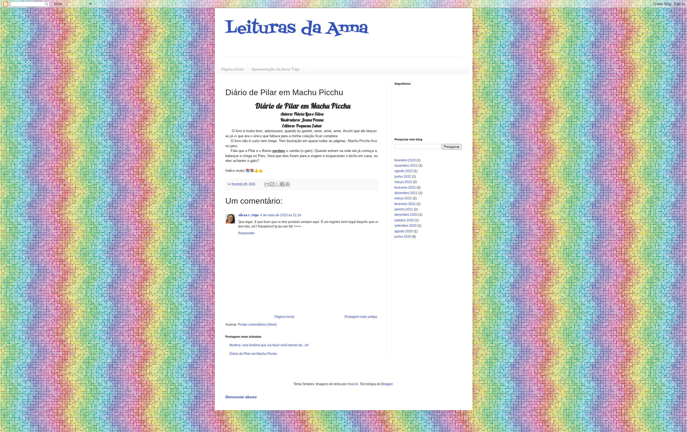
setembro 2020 (405, 226)
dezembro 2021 (406, 193)
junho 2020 (402, 237)
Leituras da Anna (296, 29)
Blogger (387, 384)
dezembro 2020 (406, 215)
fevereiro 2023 (405, 160)
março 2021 (403, 198)
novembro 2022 (406, 165)
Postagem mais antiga (361, 317)
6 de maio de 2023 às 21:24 (280, 215)
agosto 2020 (403, 231)
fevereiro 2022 (405, 187)
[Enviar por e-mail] (267, 184)
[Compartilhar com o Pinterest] (287, 184)
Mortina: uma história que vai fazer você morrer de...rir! (269, 345)
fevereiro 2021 (405, 204)
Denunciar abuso (241, 397)
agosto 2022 (403, 171)
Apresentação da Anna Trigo (275, 69)
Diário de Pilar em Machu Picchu (253, 354)
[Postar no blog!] (272, 184)
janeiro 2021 (403, 209)
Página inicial (232, 69)
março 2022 (403, 182)
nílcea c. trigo (248, 215)
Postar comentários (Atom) (257, 324)
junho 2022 (402, 176)
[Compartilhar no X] (277, 184)
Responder (246, 233)
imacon (353, 384)
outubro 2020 (404, 220)
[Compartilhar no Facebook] (282, 184)
